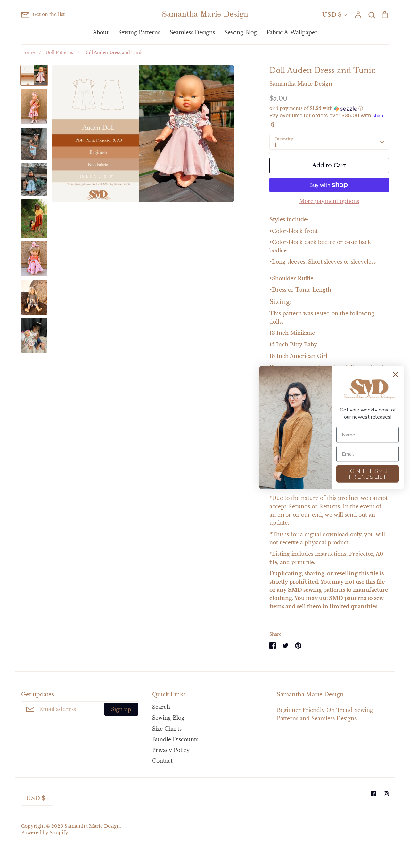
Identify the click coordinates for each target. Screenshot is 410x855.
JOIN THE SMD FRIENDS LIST (367, 473)
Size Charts (167, 728)
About (101, 32)
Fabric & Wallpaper (291, 32)
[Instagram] (386, 793)
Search (161, 707)
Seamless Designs (192, 32)
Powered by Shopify (44, 832)
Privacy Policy (171, 750)
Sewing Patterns (139, 32)
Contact (162, 761)
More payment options (329, 201)
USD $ (331, 14)
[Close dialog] (395, 374)
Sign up (121, 709)
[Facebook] (373, 793)
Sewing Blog (241, 32)
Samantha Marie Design (205, 14)
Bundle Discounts (175, 739)
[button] (329, 109)
